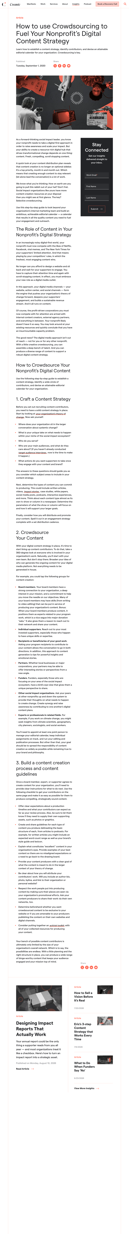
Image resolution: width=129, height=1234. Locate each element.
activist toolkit (57, 925)
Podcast (87, 4)
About (65, 4)
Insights (75, 4)
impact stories (31, 491)
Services (54, 4)
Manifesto (31, 4)
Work (42, 4)
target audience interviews (32, 452)
